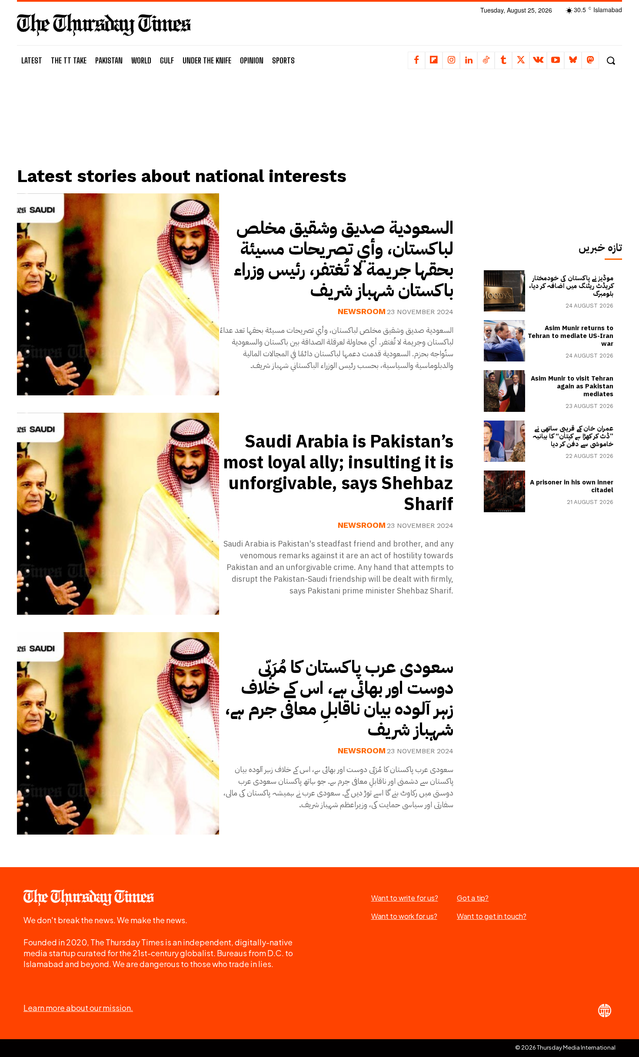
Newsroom (362, 311)
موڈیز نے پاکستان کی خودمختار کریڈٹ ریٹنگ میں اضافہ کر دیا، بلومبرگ (571, 285)
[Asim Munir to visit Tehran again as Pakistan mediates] (504, 390)
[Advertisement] (241, 129)
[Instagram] (451, 60)
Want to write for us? (404, 897)
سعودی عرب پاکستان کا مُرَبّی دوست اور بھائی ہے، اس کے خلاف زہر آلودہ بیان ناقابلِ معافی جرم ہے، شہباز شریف (339, 698)
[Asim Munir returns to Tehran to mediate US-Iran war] (504, 340)
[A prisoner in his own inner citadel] (504, 491)
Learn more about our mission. (78, 1008)
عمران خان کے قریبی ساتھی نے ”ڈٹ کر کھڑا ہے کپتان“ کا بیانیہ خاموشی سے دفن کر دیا (572, 436)
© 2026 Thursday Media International (565, 1047)
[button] (610, 60)
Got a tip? (473, 897)
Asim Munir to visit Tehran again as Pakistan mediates (572, 386)
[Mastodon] (590, 60)
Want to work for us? (404, 916)
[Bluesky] (573, 60)
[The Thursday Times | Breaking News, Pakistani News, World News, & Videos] (104, 24)
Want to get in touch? (491, 916)
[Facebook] (416, 60)
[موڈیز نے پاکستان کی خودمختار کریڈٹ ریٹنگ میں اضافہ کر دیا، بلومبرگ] (504, 290)
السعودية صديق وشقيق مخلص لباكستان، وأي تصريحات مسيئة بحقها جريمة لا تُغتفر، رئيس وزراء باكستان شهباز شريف (343, 259)
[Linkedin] (468, 60)
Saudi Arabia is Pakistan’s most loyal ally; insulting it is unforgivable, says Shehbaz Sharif (338, 473)
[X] (520, 60)
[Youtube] (555, 60)
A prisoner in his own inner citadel (571, 486)
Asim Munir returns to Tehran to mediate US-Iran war (570, 335)
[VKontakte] (538, 60)
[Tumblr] (503, 60)
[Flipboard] (434, 60)
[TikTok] (486, 60)
